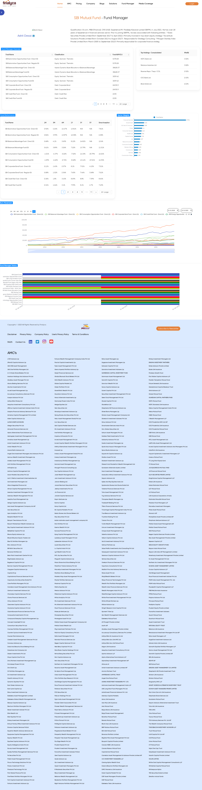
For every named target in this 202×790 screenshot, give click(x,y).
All (34, 211)
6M (18, 211)
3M (14, 211)
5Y (31, 211)
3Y (28, 211)
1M (11, 211)
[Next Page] (116, 104)
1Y (25, 211)
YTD (21, 211)
